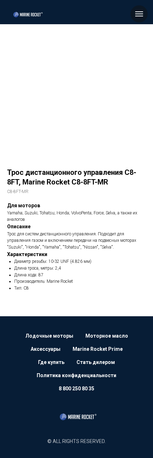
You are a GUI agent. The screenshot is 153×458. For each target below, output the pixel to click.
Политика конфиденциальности (76, 375)
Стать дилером (95, 362)
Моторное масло (106, 336)
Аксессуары (45, 349)
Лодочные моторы (49, 336)
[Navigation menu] (139, 13)
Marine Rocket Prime (98, 349)
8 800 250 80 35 (76, 388)
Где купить (51, 362)
